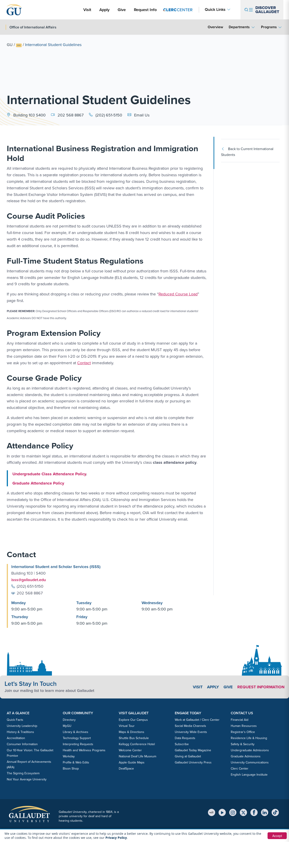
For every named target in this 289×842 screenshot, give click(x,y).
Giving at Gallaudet (188, 756)
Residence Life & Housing (249, 738)
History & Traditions (20, 732)
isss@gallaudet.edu (28, 580)
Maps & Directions (131, 732)
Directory (69, 719)
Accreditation (16, 738)
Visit (87, 10)
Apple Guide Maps (131, 762)
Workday (69, 756)
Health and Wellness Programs (84, 750)
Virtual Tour (127, 726)
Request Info (145, 10)
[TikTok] (275, 812)
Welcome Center (130, 750)
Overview (215, 27)
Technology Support (77, 738)
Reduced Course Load (178, 294)
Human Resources (244, 726)
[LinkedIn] (264, 812)
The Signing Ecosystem (23, 773)
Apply (105, 10)
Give (122, 10)
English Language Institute (249, 774)
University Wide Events (191, 732)
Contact (84, 363)
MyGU (67, 726)
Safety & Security (242, 744)
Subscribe (182, 744)
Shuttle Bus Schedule (134, 738)
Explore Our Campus (133, 719)
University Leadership (22, 726)
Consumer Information (22, 744)
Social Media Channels (190, 726)
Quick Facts (15, 719)
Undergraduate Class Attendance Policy (49, 474)
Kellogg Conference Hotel (137, 744)
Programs (269, 27)
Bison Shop (71, 768)
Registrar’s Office (243, 732)
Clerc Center (239, 768)
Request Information (260, 687)
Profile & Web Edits (76, 762)
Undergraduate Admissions (250, 750)
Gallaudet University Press (193, 762)
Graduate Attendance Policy (38, 483)
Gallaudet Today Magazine (193, 750)
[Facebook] (254, 812)
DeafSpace (126, 768)
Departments (239, 27)
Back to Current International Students (247, 151)
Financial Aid (239, 719)
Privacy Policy (116, 837)
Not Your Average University (27, 779)
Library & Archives (75, 732)
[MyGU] (211, 812)
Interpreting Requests (78, 744)
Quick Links (215, 9)
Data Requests (185, 738)
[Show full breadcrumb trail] (19, 45)
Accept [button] (277, 835)
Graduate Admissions (246, 756)
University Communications (250, 762)
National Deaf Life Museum (137, 756)
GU (10, 45)
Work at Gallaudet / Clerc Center (197, 719)
